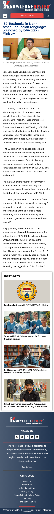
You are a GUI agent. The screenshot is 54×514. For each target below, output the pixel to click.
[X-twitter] (22, 437)
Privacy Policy (27, 492)
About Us (27, 481)
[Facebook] (17, 437)
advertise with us (27, 488)
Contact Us (27, 485)
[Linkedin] (32, 437)
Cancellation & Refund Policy (27, 495)
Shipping (27, 498)
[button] (5, 16)
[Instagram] (27, 437)
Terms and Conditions (27, 502)
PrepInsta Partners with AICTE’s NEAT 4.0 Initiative (26, 305)
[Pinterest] (37, 437)
